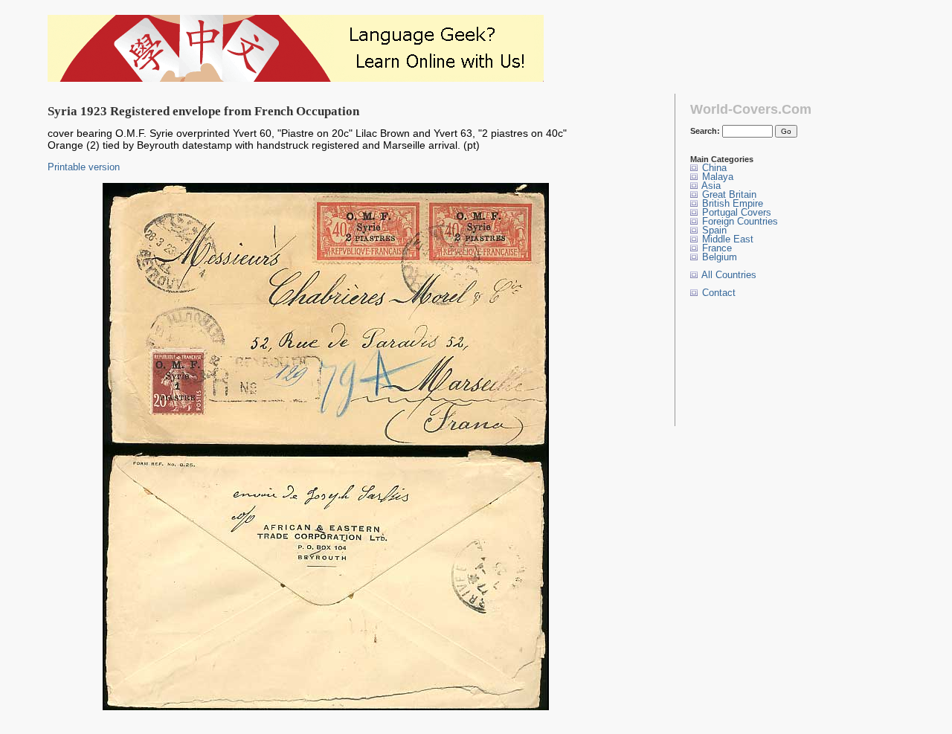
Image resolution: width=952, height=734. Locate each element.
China (713, 167)
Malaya (716, 176)
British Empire (731, 203)
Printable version (84, 167)
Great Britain (727, 194)
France (715, 248)
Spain (713, 230)
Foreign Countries (738, 221)
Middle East (726, 239)
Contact (717, 292)
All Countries (727, 274)
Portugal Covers (735, 212)
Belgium (718, 257)
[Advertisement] (736, 361)
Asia (710, 185)
